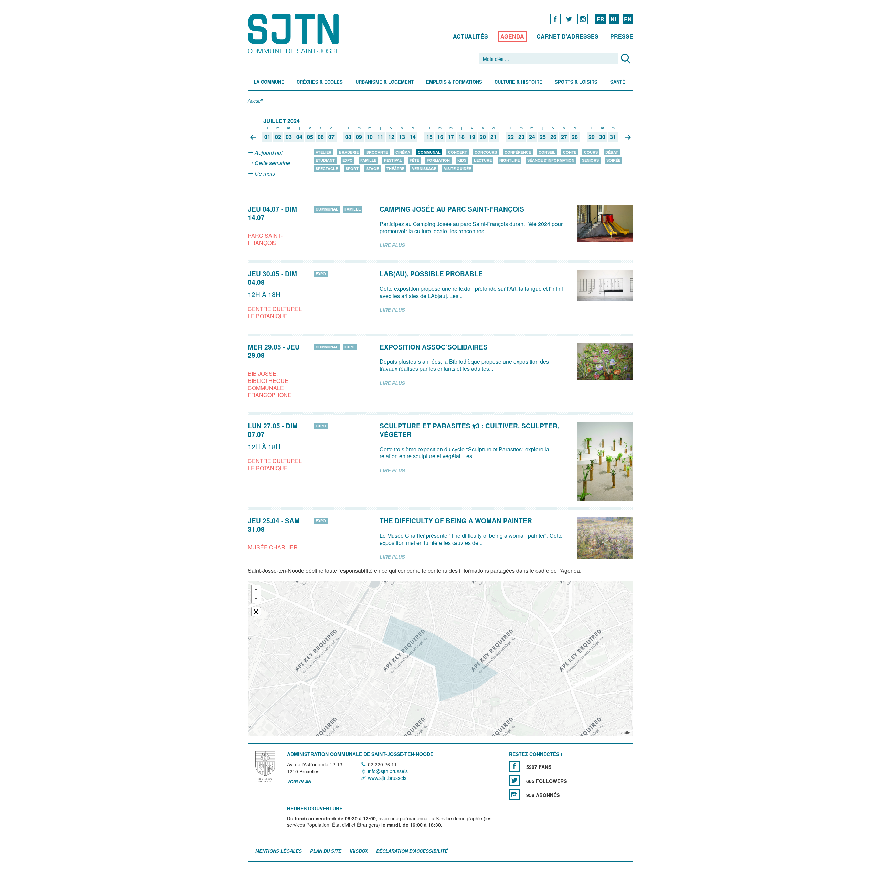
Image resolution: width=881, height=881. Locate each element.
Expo (347, 160)
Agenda (512, 36)
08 (348, 137)
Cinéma (402, 152)
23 (521, 137)
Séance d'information (550, 160)
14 (413, 137)
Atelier (323, 152)
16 (440, 137)
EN (628, 19)
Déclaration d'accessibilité (412, 851)
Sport (352, 168)
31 (613, 137)
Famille (368, 160)
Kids (461, 160)
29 (591, 137)
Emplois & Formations (454, 82)
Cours (591, 152)
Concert (457, 152)
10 (370, 137)
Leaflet (625, 732)
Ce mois (265, 174)
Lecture (483, 160)
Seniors (590, 160)
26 (553, 137)
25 (543, 137)
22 (511, 137)
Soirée (613, 160)
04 (299, 137)
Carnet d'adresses (567, 36)
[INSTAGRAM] (582, 19)
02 (278, 137)
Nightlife (509, 160)
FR (600, 19)
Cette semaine (272, 163)
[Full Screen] (256, 611)
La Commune (269, 82)
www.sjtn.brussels (387, 777)
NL (614, 19)
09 (359, 137)
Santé (617, 82)
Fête (414, 160)
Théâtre (395, 168)
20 (483, 137)
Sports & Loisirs (576, 82)
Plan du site (325, 851)
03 (289, 137)
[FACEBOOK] (555, 19)
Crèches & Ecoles (320, 82)
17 (451, 137)
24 (532, 137)
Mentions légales (278, 851)
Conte (569, 152)
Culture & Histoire (518, 82)
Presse (621, 36)
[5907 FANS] (514, 766)
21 (493, 137)
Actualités (470, 36)
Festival (393, 160)
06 (321, 137)
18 (461, 137)
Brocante (377, 152)
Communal (429, 152)
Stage (372, 168)
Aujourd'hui (269, 153)
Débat (611, 152)
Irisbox (359, 851)
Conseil (547, 152)
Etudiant (325, 160)
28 (575, 137)
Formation (438, 160)
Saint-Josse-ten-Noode (295, 33)
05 (310, 137)
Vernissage (424, 168)
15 (429, 137)
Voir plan (299, 781)
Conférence (518, 152)
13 (402, 137)
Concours (486, 152)
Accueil (255, 101)
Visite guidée (457, 168)
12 (391, 137)
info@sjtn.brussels (388, 771)
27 (564, 137)
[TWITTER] (569, 19)
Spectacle (327, 168)
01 (267, 137)
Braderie (349, 152)
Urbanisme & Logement (384, 82)
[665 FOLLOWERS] (514, 780)
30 (602, 137)
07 (331, 137)
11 (380, 137)
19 (472, 137)
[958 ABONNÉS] (514, 794)
